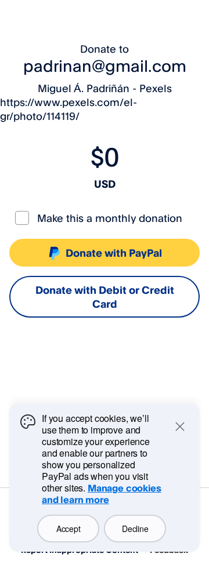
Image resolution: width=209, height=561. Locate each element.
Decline (135, 528)
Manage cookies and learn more (101, 493)
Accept (68, 528)
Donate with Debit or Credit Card (104, 296)
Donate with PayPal (114, 252)
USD (105, 183)
